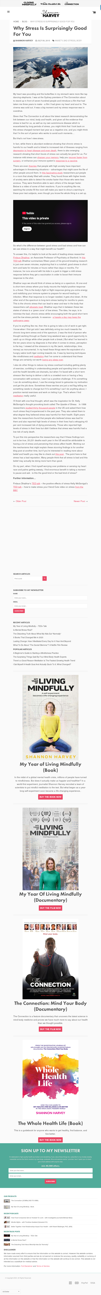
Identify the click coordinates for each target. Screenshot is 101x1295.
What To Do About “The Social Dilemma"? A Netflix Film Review (40, 645)
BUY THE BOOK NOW (50, 796)
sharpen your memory (48, 157)
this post (59, 454)
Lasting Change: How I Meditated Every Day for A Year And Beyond (42, 641)
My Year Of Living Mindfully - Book (22, 1207)
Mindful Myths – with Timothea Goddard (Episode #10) (29, 1222)
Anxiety (59, 40)
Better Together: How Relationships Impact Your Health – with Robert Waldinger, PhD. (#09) (41, 1226)
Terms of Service (43, 1266)
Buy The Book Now (50, 1139)
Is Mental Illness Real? (22, 629)
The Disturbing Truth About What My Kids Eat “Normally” (37, 633)
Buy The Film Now (50, 907)
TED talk (36, 483)
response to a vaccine (66, 160)
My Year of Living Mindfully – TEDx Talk (30, 626)
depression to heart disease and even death (34, 150)
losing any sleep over (52, 359)
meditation (39, 356)
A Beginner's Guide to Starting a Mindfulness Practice (36, 653)
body (79, 40)
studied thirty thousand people (40, 407)
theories (33, 165)
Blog (24, 21)
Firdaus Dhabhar (21, 257)
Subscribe (19, 611)
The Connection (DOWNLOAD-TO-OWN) (24, 1200)
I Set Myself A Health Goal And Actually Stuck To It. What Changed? (42, 664)
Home (16, 21)
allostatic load (36, 306)
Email (15, 602)
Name (15, 593)
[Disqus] (50, 541)
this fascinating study (52, 172)
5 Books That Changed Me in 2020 (28, 637)
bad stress (70, 40)
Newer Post (79, 501)
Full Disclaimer (27, 1266)
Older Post (21, 501)
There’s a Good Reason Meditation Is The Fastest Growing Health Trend (44, 660)
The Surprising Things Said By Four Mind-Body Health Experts (40, 656)
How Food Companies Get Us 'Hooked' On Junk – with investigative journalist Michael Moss (41, 1218)
